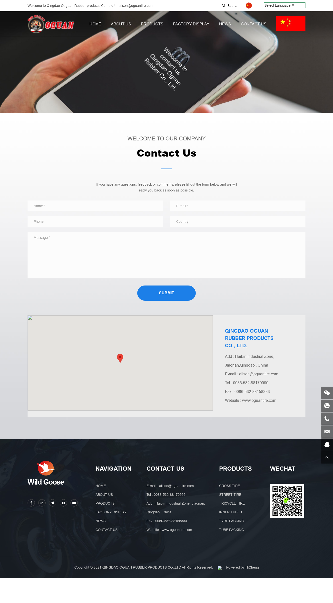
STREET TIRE (230, 494)
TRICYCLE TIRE (232, 503)
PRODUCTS (152, 24)
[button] (120, 358)
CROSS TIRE (229, 485)
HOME (95, 24)
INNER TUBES (230, 512)
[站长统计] (220, 567)
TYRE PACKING (231, 520)
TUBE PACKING (231, 529)
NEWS (225, 24)
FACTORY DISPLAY (191, 24)
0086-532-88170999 (250, 382)
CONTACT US (253, 24)
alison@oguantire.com (136, 5)
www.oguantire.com (259, 400)
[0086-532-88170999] (327, 419)
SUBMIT (166, 293)
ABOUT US (121, 24)
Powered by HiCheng (242, 567)
